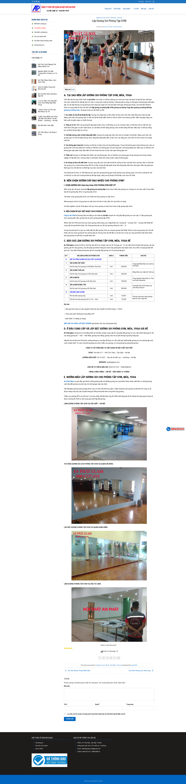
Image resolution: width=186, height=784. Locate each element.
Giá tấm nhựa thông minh (43, 41)
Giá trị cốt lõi (39, 748)
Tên (65, 704)
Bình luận (67, 686)
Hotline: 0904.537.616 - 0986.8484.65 (88, 751)
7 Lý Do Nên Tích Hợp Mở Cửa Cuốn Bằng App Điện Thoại (47, 103)
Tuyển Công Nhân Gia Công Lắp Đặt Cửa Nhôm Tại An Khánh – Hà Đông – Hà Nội (47, 118)
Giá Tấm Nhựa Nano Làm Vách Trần (47, 81)
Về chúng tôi (39, 743)
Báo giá (143, 9)
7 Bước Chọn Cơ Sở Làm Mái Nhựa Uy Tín (47, 111)
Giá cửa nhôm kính (40, 36)
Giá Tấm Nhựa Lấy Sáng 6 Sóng (47, 133)
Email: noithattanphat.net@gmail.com (89, 748)
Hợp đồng (141, 1)
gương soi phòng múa (72, 110)
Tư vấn (136, 9)
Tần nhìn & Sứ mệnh (41, 745)
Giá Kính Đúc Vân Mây (46, 125)
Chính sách (148, 1)
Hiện (72, 89)
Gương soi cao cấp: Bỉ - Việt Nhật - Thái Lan (109, 18)
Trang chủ (107, 9)
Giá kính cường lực (41, 32)
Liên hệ (151, 9)
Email (97, 704)
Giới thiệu (117, 9)
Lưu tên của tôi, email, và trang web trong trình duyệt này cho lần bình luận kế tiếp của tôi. (96, 714)
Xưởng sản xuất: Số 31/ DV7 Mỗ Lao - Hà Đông (91, 745)
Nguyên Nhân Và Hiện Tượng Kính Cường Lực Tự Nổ (47, 73)
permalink (134, 665)
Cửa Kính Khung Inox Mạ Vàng (140, 670)
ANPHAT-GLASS (96, 781)
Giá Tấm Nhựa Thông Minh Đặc (78, 670)
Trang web (129, 704)
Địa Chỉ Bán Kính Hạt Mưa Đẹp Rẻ (47, 95)
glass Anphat (117, 27)
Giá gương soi (39, 45)
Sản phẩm (126, 9)
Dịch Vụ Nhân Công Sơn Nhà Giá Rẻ (46, 88)
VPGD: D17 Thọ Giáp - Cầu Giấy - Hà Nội (89, 743)
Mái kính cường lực (40, 24)
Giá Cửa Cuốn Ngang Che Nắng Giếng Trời (47, 65)
